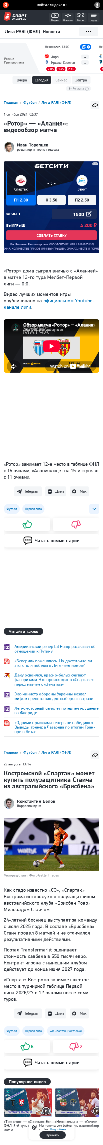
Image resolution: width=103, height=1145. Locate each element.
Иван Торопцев (32, 145)
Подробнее (58, 1129)
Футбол (30, 102)
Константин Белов (36, 801)
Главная (11, 102)
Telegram (31, 491)
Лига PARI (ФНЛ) (56, 102)
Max (83, 491)
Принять (52, 1135)
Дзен (59, 491)
